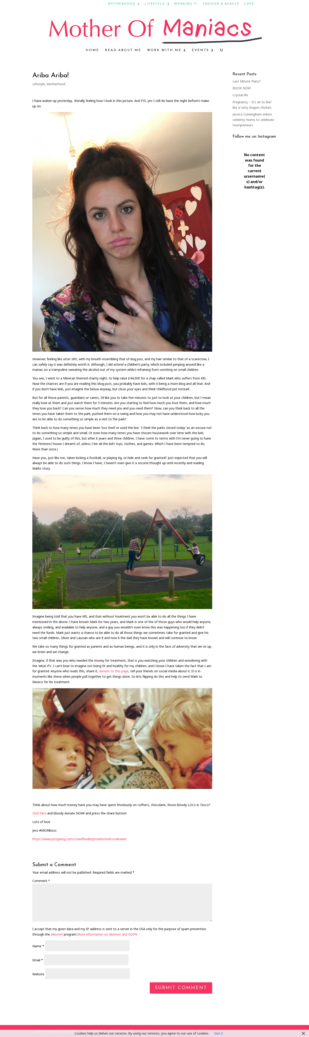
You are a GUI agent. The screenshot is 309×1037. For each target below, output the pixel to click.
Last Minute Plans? (247, 81)
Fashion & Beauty (221, 3)
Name (38, 946)
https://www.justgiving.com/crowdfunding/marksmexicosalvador (79, 839)
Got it (218, 1033)
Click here (39, 813)
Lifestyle (155, 3)
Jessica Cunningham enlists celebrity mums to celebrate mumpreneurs (253, 119)
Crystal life (240, 95)
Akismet (57, 934)
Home (92, 50)
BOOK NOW (242, 88)
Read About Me (123, 50)
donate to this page (113, 671)
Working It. (186, 3)
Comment (41, 881)
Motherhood (121, 3)
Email (37, 960)
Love (249, 3)
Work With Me (164, 50)
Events (200, 50)
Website (38, 974)
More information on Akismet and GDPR (107, 934)
